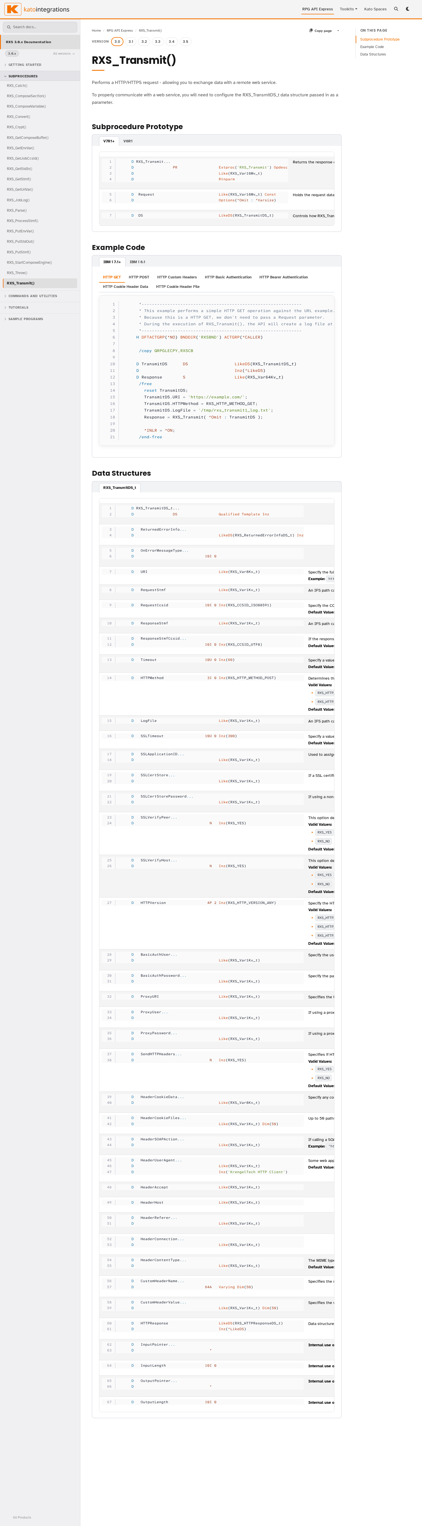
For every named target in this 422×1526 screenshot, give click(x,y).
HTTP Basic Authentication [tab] (228, 277)
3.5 (185, 41)
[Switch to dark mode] (408, 9)
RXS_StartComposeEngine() (29, 262)
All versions (62, 53)
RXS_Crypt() (16, 127)
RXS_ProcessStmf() (22, 220)
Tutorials (19, 307)
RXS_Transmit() (20, 283)
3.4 (172, 41)
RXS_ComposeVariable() (26, 106)
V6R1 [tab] (128, 141)
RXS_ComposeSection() (26, 95)
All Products (22, 1517)
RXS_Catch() (17, 85)
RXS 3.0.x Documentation (28, 42)
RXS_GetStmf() (19, 179)
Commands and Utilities (33, 296)
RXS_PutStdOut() (20, 241)
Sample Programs (26, 319)
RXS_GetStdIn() (19, 168)
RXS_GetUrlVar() (20, 189)
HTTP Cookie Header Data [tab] (125, 286)
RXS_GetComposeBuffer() (28, 137)
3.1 (131, 41)
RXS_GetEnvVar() (20, 148)
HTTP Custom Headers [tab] (177, 277)
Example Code (372, 47)
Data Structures (373, 54)
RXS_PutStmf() (19, 252)
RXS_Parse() (17, 210)
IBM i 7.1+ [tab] (112, 262)
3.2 (144, 41)
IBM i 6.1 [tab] (137, 262)
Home (96, 30)
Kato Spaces (375, 9)
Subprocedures (23, 76)
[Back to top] (410, 1514)
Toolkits (347, 9)
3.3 (157, 41)
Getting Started (25, 65)
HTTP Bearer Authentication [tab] (284, 277)
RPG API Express (317, 9)
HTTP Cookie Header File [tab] (178, 286)
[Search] (396, 9)
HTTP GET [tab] (112, 277)
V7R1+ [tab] (109, 141)
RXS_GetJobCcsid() (23, 158)
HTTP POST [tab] (139, 277)
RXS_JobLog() (18, 200)
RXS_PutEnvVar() (20, 231)
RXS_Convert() (18, 116)
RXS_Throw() (17, 272)
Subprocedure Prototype (380, 39)
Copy (324, 301)
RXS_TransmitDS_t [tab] (119, 487)
